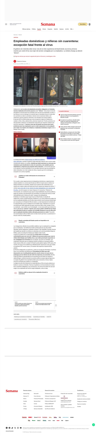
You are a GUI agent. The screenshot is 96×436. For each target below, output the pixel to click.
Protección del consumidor (67, 393)
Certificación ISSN (49, 406)
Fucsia (24, 406)
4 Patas (25, 408)
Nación (20, 34)
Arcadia (25, 401)
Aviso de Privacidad (11, 431)
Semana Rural (37, 401)
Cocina (35, 403)
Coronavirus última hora (34, 319)
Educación (36, 393)
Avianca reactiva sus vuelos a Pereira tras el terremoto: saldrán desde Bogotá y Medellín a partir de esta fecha (23, 304)
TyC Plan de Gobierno (50, 408)
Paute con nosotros (81, 404)
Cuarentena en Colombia (39, 316)
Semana (15, 34)
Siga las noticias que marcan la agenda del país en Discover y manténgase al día (35, 56)
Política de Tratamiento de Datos (52, 396)
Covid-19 (49, 316)
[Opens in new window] (9, 428)
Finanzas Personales (38, 398)
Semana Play (26, 393)
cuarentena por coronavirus (20, 319)
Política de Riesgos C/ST (50, 401)
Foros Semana (37, 396)
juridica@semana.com (66, 402)
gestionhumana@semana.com (67, 407)
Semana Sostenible (38, 408)
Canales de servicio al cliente (83, 398)
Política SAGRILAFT (49, 403)
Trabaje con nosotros (82, 401)
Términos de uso (48, 393)
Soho (24, 403)
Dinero (24, 398)
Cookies (79, 406)
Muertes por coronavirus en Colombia (22, 316)
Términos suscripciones (50, 398)
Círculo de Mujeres (38, 406)
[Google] (7, 428)
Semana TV (26, 396)
